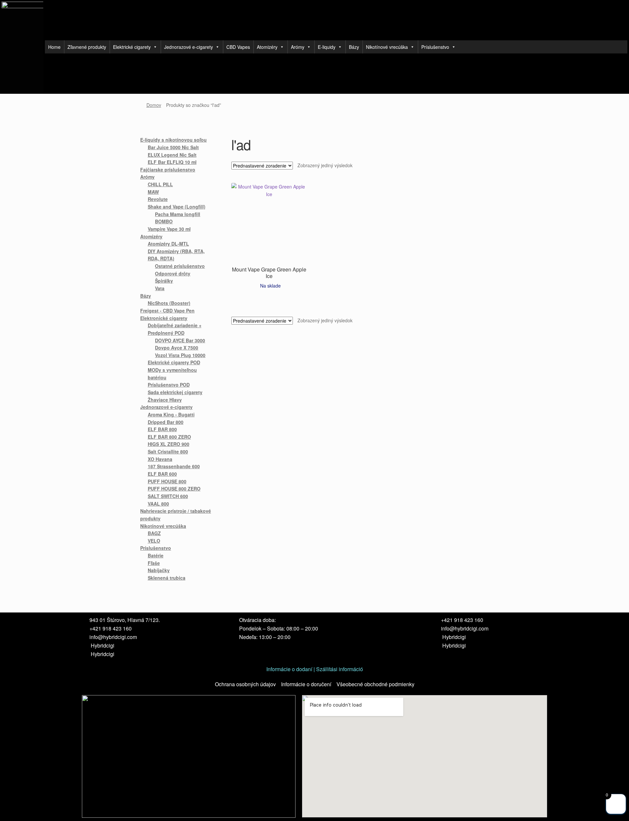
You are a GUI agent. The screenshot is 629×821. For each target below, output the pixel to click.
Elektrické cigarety (132, 47)
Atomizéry (267, 47)
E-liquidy (326, 47)
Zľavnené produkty (86, 47)
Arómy (297, 47)
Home (54, 47)
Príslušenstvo (435, 47)
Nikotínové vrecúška (387, 47)
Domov (153, 105)
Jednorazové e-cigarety (188, 47)
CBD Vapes (238, 47)
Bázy (354, 47)
